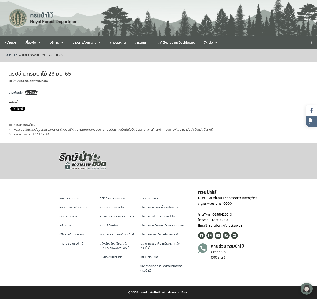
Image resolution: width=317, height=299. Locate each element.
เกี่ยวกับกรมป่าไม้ (69, 198)
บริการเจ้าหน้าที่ (149, 198)
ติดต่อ (208, 42)
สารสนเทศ (141, 42)
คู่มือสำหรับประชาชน (71, 234)
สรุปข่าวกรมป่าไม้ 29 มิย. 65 (31, 134)
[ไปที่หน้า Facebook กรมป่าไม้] (311, 110)
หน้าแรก (10, 42)
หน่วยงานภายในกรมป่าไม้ (74, 207)
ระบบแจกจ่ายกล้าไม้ (112, 207)
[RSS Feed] (226, 235)
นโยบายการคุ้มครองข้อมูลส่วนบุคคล (162, 225)
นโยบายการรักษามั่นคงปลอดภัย (159, 207)
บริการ (54, 42)
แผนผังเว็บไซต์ (149, 257)
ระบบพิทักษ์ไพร (109, 225)
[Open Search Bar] (310, 42)
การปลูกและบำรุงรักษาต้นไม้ (117, 234)
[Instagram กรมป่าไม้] (209, 235)
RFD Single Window (112, 198)
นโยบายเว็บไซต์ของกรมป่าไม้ (157, 216)
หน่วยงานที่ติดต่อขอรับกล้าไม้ (117, 216)
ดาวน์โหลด (118, 42)
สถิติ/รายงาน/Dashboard (176, 42)
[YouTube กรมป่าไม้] (218, 235)
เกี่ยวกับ (30, 42)
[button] (311, 121)
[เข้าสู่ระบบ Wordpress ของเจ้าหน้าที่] (234, 235)
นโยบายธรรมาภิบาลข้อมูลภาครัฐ (159, 234)
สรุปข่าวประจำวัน (24, 124)
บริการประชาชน (68, 216)
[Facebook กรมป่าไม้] (201, 235)
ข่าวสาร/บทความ (84, 42)
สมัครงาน (65, 225)
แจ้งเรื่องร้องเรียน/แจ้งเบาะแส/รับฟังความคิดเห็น (115, 245)
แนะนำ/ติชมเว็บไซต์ (111, 257)
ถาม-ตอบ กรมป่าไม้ (71, 243)
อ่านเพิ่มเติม (16, 92)
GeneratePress (178, 292)
